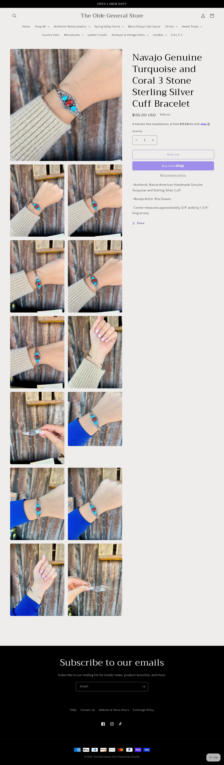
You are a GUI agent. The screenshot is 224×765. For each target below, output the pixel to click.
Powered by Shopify (129, 757)
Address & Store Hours (114, 710)
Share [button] (140, 223)
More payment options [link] (173, 175)
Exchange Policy (143, 710)
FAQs (73, 710)
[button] (14, 15)
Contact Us (87, 710)
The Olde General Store (105, 757)
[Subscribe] (143, 686)
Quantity (137, 131)
